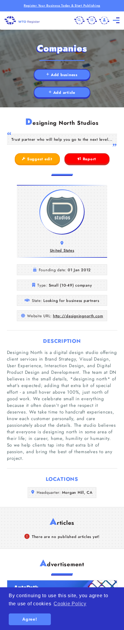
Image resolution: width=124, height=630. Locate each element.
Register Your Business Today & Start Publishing (62, 5)
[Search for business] (79, 20)
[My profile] (104, 20)
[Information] (92, 20)
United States (62, 250)
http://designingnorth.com (78, 316)
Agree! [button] (29, 619)
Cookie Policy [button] (70, 603)
